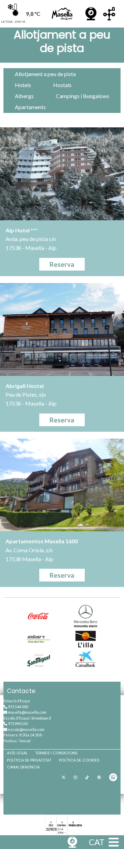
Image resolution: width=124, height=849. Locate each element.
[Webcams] (91, 14)
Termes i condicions (56, 753)
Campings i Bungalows (82, 96)
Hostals (62, 85)
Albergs (24, 96)
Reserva (62, 264)
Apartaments (30, 107)
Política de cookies (79, 760)
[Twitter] (63, 777)
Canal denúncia (23, 767)
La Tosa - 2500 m (62, 833)
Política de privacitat (29, 760)
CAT (96, 842)
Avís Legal (17, 753)
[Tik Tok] (87, 777)
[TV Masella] (113, 777)
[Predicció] (109, 14)
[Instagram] (75, 777)
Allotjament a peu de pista (45, 74)
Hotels (23, 85)
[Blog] (99, 777)
